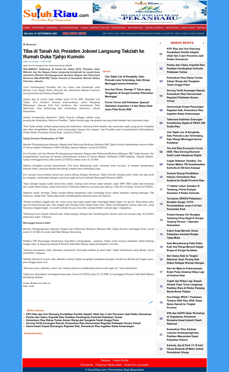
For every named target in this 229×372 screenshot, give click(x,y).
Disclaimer (86, 365)
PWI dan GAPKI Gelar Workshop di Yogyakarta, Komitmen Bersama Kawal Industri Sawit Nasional (186, 318)
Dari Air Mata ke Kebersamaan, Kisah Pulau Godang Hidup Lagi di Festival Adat (185, 272)
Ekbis (84, 27)
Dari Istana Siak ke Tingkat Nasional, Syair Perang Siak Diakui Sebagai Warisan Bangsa (185, 259)
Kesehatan (172, 27)
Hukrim (94, 27)
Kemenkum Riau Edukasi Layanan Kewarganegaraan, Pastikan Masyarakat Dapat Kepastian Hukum (183, 334)
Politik (105, 27)
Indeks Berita (120, 360)
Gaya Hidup (188, 27)
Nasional (52, 27)
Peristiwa (38, 27)
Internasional (70, 27)
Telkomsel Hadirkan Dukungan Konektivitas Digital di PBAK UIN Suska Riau (186, 123)
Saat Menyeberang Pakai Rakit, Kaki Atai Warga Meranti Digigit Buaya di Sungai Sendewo (185, 246)
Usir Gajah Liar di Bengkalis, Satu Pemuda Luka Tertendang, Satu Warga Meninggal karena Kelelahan (127, 80)
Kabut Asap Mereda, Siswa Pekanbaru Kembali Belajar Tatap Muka (182, 234)
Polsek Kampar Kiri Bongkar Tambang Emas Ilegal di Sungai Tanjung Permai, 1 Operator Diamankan (185, 220)
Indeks (201, 27)
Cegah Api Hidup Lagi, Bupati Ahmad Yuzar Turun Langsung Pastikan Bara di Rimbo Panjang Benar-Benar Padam (186, 286)
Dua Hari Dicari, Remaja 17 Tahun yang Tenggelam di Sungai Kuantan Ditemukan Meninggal (129, 93)
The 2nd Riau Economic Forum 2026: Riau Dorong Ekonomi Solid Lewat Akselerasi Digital (185, 151)
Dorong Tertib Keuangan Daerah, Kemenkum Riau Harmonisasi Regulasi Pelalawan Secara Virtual (83, 323)
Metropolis (135, 27)
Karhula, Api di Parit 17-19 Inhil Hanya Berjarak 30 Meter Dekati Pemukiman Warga (185, 349)
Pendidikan (118, 27)
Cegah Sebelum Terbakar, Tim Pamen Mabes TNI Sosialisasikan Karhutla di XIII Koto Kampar (186, 164)
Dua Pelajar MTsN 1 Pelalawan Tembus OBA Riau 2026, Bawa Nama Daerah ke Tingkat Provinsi (184, 302)
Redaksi (106, 360)
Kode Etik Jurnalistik (136, 365)
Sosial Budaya (154, 27)
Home (26, 27)
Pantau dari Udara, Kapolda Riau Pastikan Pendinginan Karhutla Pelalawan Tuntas (74, 317)
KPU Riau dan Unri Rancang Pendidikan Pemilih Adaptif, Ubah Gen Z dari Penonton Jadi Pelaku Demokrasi (88, 314)
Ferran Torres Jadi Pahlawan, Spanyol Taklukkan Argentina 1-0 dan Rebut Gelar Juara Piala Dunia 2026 (129, 106)
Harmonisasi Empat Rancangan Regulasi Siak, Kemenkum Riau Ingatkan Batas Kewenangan (80, 326)
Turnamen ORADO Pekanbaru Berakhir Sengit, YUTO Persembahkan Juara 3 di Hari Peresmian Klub (184, 204)
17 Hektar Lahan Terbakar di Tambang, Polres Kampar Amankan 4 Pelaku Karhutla (183, 189)
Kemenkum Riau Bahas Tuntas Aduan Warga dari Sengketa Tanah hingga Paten (72, 320)
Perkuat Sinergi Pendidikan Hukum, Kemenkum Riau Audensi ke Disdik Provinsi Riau (185, 177)
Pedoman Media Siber (108, 365)
